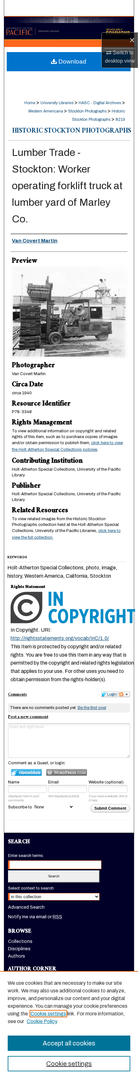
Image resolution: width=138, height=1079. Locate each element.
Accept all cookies (69, 1043)
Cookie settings (48, 1013)
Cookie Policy (42, 1021)
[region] (69, 1025)
